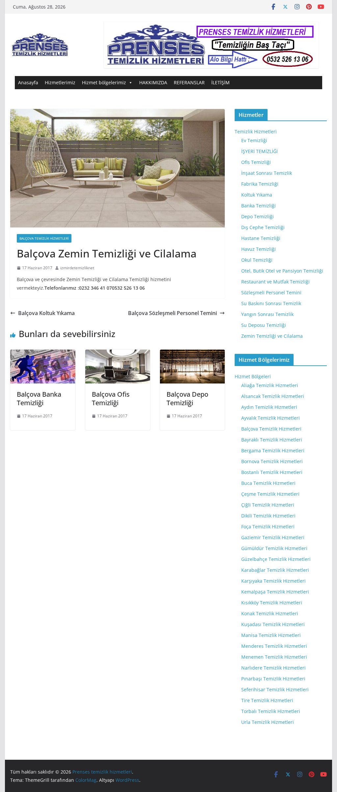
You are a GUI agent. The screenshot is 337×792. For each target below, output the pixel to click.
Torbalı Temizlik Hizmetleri (270, 711)
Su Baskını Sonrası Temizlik (271, 303)
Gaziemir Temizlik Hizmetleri (272, 537)
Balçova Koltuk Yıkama (46, 313)
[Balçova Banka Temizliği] (42, 354)
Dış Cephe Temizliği (263, 227)
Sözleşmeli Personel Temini (271, 292)
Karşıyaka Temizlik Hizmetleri (273, 581)
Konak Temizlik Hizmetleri (269, 613)
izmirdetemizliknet (77, 268)
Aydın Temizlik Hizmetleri (269, 407)
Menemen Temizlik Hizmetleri (274, 657)
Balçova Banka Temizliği (39, 398)
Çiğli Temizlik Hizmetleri (267, 505)
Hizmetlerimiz (60, 82)
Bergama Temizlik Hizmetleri (272, 450)
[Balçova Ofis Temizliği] (117, 354)
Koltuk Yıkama (256, 195)
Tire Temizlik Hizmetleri (267, 700)
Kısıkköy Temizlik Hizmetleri (271, 602)
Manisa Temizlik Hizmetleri (271, 635)
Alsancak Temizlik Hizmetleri (272, 396)
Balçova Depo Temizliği (187, 398)
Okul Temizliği (256, 260)
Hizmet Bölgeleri (253, 376)
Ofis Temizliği (256, 162)
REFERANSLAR (189, 82)
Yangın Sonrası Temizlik (267, 314)
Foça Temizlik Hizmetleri (268, 526)
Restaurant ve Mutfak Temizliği (275, 281)
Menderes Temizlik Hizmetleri (274, 646)
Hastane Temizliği (260, 238)
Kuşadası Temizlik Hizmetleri (273, 624)
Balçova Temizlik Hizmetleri (44, 238)
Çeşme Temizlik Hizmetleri (270, 494)
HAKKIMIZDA (153, 82)
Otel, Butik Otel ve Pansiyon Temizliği (282, 271)
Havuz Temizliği (258, 249)
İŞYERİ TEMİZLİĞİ (259, 151)
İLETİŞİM (220, 82)
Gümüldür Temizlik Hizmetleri (274, 548)
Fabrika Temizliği (259, 184)
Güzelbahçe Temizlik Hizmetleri (276, 559)
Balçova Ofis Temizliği (111, 398)
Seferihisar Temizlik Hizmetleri (275, 689)
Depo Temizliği (257, 216)
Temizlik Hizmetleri (256, 131)
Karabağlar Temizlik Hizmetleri (275, 570)
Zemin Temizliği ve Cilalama (272, 336)
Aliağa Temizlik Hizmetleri (269, 385)
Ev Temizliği (254, 140)
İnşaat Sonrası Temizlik (266, 173)
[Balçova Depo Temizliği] (192, 354)
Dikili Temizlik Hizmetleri (268, 516)
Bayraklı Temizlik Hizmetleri (271, 439)
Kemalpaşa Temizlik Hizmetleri (275, 592)
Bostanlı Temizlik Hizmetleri (271, 472)
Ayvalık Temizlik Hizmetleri (270, 418)
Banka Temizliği (258, 205)
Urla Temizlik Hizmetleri (267, 722)
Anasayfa (28, 82)
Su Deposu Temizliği (263, 325)
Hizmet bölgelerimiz (104, 82)
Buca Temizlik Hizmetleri (268, 483)
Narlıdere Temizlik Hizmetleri (273, 668)
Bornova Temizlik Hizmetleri (272, 461)
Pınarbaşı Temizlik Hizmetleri (273, 678)
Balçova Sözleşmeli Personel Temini (172, 313)
